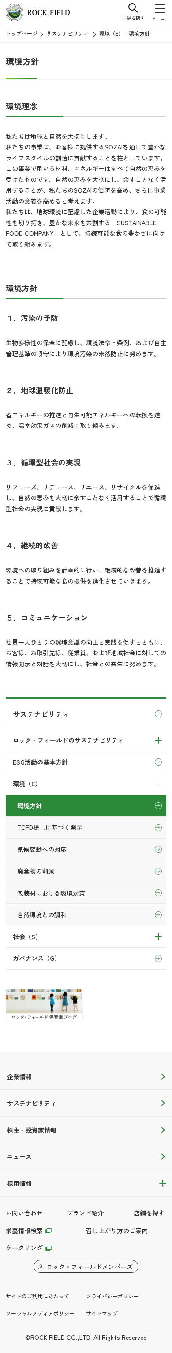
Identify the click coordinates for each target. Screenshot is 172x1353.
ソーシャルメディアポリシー (40, 1313)
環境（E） (27, 783)
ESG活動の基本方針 (40, 762)
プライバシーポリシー (112, 1296)
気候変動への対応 (42, 849)
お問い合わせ (24, 1212)
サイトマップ (102, 1313)
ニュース (19, 1156)
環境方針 (29, 805)
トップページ (21, 33)
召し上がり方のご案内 (117, 1230)
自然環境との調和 (42, 914)
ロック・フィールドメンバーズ (89, 1266)
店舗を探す (149, 1212)
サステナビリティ (67, 33)
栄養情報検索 (24, 1230)
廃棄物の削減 (35, 870)
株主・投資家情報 (31, 1130)
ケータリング (24, 1247)
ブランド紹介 (85, 1212)
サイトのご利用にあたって (37, 1296)
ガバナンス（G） (36, 958)
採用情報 (19, 1183)
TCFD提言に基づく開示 (49, 827)
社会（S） (27, 936)
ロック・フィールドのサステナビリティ (68, 740)
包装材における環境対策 (51, 892)
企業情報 (19, 1076)
